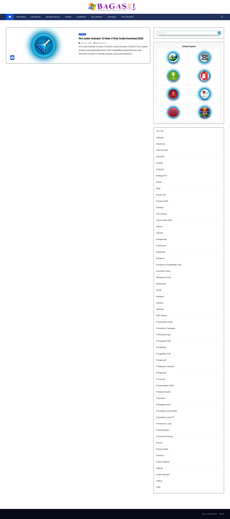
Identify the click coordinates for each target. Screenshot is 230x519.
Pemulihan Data (163, 335)
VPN (158, 487)
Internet (159, 233)
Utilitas (159, 481)
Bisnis (159, 182)
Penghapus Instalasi (165, 366)
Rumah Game (162, 449)
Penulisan (160, 379)
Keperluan (160, 252)
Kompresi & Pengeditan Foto (168, 265)
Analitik (159, 163)
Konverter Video (163, 271)
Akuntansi (160, 144)
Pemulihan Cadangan (165, 328)
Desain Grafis (53, 17)
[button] (222, 17)
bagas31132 (101, 43)
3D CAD (160, 131)
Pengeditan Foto (163, 354)
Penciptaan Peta (163, 341)
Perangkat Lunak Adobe (166, 411)
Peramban (160, 398)
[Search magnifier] (219, 33)
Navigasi (160, 296)
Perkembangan (163, 430)
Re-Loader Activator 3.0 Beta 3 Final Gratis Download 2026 (111, 38)
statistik (159, 468)
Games (68, 17)
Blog (158, 188)
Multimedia (96, 17)
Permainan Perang (164, 436)
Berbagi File (161, 176)
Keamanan (161, 246)
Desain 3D (36, 17)
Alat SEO (160, 157)
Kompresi (81, 17)
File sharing (161, 214)
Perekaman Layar (164, 424)
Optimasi (112, 17)
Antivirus (21, 17)
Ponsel (159, 443)
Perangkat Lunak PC (165, 417)
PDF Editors (128, 17)
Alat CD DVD (162, 150)
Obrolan (159, 303)
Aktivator (160, 138)
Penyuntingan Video (165, 386)
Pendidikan (161, 347)
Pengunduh (161, 373)
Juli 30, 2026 (86, 43)
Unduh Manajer (163, 475)
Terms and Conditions (209, 514)
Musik (158, 290)
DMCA (221, 514)
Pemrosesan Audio (164, 322)
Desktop (159, 207)
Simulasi (160, 455)
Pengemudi (161, 360)
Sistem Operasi (163, 462)
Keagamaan (161, 239)
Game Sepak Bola (164, 220)
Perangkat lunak (163, 405)
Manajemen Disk (163, 277)
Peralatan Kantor (163, 392)
